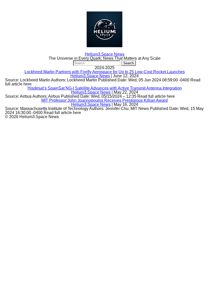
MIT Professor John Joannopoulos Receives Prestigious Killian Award (104, 100)
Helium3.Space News (90, 76)
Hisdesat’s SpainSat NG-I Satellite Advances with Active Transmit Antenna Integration (105, 88)
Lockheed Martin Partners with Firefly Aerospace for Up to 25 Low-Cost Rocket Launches (104, 72)
